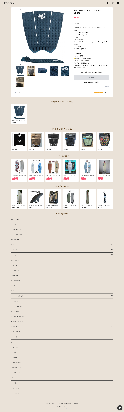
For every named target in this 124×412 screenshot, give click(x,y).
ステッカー (14, 291)
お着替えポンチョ (15, 367)
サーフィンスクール (16, 229)
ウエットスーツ (15, 250)
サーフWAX (14, 357)
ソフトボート (14, 224)
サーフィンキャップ (16, 362)
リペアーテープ (15, 388)
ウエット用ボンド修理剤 (17, 316)
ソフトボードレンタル (16, 234)
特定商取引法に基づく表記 (65, 403)
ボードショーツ (15, 260)
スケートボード (15, 337)
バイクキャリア (15, 270)
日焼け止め (14, 265)
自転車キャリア (15, 275)
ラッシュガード (15, 393)
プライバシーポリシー (51, 403)
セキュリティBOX (16, 280)
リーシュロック (15, 352)
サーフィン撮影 (15, 239)
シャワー (13, 285)
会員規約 (76, 403)
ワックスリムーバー (16, 301)
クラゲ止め (14, 383)
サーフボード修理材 (16, 306)
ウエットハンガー (15, 347)
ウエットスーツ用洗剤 (17, 296)
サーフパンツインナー (17, 372)
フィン (12, 244)
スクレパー (14, 342)
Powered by (60, 409)
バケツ (13, 378)
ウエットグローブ (15, 332)
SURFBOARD (15, 219)
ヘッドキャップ (15, 311)
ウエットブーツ (15, 326)
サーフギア (14, 255)
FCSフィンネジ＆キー (17, 321)
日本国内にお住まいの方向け (91, 82)
